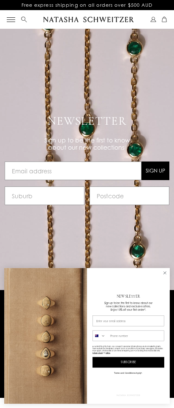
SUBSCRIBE (128, 362)
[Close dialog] (165, 273)
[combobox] (100, 336)
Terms (108, 353)
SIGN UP (155, 170)
